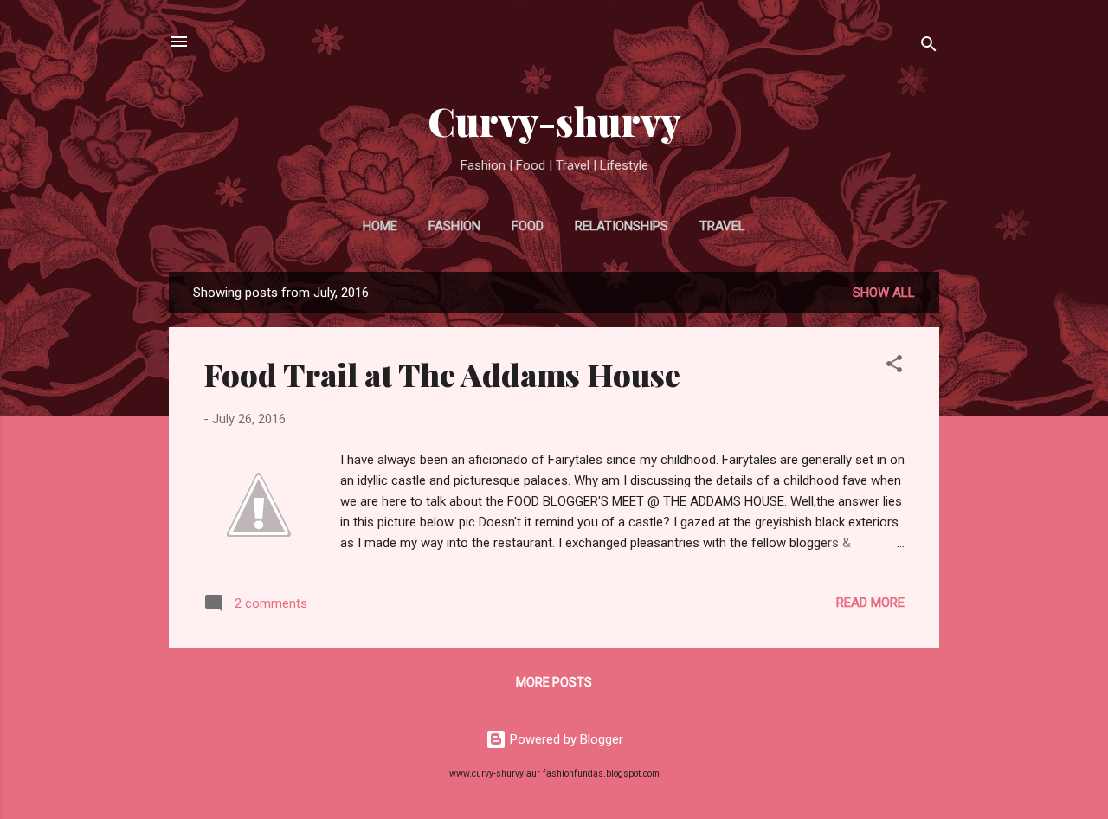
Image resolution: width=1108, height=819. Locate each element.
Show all (884, 292)
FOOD (528, 226)
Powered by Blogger (564, 739)
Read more (870, 602)
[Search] (928, 47)
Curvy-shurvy (554, 120)
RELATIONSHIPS (621, 226)
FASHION (454, 226)
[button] (894, 366)
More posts (554, 682)
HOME (380, 226)
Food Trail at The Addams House (441, 374)
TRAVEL (722, 226)
